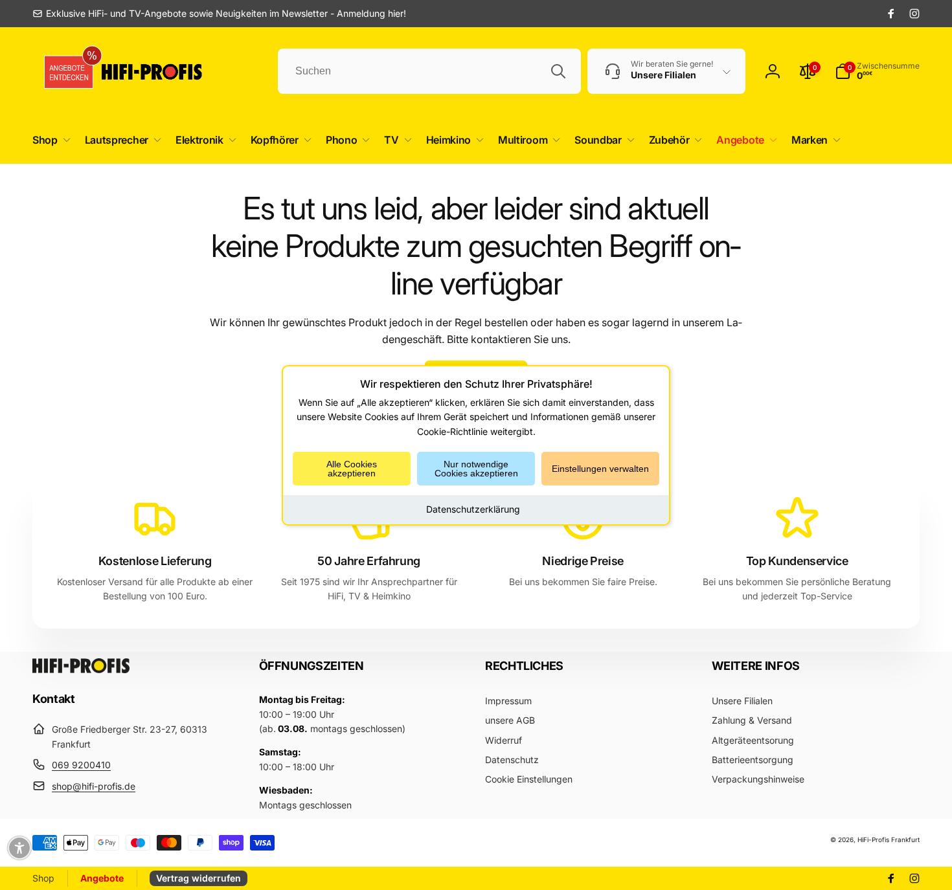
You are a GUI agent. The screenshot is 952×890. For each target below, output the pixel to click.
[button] (49, 140)
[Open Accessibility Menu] (19, 848)
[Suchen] (558, 71)
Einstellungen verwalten (600, 468)
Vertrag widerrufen (198, 878)
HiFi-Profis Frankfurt (888, 839)
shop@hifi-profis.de (93, 786)
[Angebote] (64, 71)
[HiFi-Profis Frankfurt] (81, 669)
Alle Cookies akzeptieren (351, 468)
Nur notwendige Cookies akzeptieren (476, 468)
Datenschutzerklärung (473, 509)
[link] (219, 13)
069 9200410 (81, 764)
